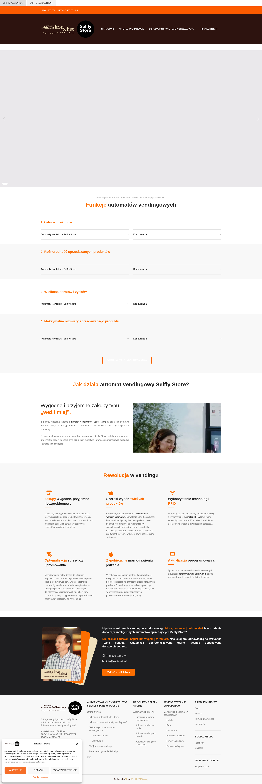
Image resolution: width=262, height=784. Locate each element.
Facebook (199, 743)
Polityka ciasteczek (40, 777)
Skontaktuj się (95, 155)
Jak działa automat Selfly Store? (60, 452)
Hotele (169, 720)
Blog (89, 757)
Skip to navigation (13, 3)
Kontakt (198, 714)
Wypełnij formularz (118, 672)
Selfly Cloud (97, 741)
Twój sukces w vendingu (100, 746)
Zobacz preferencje (65, 770)
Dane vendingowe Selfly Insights (104, 752)
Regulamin (200, 724)
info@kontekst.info (117, 661)
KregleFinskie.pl (202, 767)
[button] (77, 743)
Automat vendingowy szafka (146, 726)
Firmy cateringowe (175, 746)
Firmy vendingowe (175, 741)
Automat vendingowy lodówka (146, 735)
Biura (168, 725)
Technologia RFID (100, 736)
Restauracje (171, 731)
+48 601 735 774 (116, 656)
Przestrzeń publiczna (175, 736)
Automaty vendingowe (143, 712)
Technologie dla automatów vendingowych (102, 729)
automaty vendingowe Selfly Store (87, 422)
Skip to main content (41, 3)
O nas (197, 708)
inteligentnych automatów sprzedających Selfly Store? (151, 632)
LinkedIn (199, 748)
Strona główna (94, 712)
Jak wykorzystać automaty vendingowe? (108, 722)
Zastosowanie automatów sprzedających (176, 713)
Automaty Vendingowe (62, 155)
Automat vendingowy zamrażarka (146, 743)
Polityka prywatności (204, 719)
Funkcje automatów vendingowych (145, 718)
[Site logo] (68, 29)
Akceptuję (15, 770)
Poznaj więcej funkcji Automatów (127, 360)
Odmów (39, 770)
